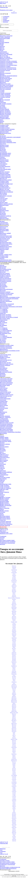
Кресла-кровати (4, 456)
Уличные (2, 366)
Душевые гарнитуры (5, 175)
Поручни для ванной (5, 89)
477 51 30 (4, 2)
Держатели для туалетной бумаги (8, 65)
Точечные (2, 288)
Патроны (2, 406)
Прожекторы (3, 369)
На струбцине (3, 322)
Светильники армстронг (6, 378)
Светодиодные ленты (5, 354)
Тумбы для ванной (4, 486)
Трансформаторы (4, 420)
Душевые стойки (4, 181)
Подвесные (3, 135)
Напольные (3, 158)
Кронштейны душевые (6, 179)
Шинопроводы (4, 296)
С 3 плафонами (4, 312)
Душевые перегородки (6, 130)
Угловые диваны (4, 438)
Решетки (2, 258)
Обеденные (3, 464)
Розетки (2, 409)
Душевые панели (4, 182)
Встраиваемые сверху (5, 153)
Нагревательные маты (5, 242)
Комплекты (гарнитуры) (6, 35)
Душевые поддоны (5, 127)
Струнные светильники (6, 294)
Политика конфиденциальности (8, 868)
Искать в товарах (4, 27)
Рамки (1, 410)
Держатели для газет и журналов (8, 61)
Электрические (4, 222)
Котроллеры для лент (5, 362)
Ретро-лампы (3, 389)
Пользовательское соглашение (7, 541)
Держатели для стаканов (6, 63)
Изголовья (2, 449)
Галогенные (3, 400)
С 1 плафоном (3, 309)
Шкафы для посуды (5, 504)
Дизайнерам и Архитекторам (7, 543)
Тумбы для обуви (4, 485)
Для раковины (3, 163)
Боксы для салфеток (5, 57)
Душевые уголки (4, 125)
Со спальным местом (5, 440)
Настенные (3, 290)
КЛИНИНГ (16, 262)
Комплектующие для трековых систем (9, 297)
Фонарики (2, 376)
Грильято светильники (5, 428)
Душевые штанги (4, 186)
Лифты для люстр (4, 277)
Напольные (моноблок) (6, 141)
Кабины (2, 121)
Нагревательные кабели (6, 243)
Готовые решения (4, 42)
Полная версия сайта (5, 869)
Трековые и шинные (5, 292)
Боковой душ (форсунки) (6, 183)
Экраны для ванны (5, 110)
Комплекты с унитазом (6, 195)
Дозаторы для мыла (5, 70)
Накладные (3, 150)
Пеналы (2, 41)
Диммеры (2, 413)
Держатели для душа (5, 190)
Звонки (2, 414)
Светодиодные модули (6, 360)
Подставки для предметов (6, 85)
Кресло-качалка (4, 460)
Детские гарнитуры (5, 525)
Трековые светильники (6, 346)
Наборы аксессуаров (5, 83)
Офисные (2, 321)
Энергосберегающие (5, 398)
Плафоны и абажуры (5, 276)
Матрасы (2, 448)
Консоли (2, 49)
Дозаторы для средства (6, 237)
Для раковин (3, 199)
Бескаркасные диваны (5, 441)
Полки (1, 50)
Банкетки (2, 46)
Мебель (2, 434)
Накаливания (3, 402)
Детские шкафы (4, 500)
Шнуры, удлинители (5, 417)
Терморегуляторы (4, 247)
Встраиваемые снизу (5, 154)
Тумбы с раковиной (5, 37)
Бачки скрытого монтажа (6, 203)
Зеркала (2, 39)
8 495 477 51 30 (4, 842)
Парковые (2, 373)
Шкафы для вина (4, 510)
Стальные (2, 105)
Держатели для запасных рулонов (8, 62)
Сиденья (2, 90)
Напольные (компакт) (5, 139)
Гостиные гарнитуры (5, 522)
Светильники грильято (6, 380)
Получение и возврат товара (7, 540)
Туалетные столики (5, 477)
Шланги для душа (4, 189)
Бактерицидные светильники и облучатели (11, 306)
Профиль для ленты (5, 357)
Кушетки (2, 442)
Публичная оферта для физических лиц (10, 867)
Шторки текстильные (5, 113)
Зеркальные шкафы (5, 38)
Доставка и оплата (4, 860)
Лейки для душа (4, 185)
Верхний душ (3, 178)
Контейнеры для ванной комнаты (8, 75)
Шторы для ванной (5, 99)
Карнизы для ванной (5, 73)
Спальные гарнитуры (5, 521)
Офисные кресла (4, 454)
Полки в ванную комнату (6, 86)
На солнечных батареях (6, 372)
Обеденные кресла (4, 457)
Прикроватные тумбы (5, 484)
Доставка (5, 17)
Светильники (3, 51)
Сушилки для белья (5, 97)
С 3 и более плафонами (6, 330)
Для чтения (3, 341)
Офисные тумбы (4, 489)
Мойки (2, 231)
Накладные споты (4, 332)
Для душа (2, 167)
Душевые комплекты (5, 177)
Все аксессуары (4, 55)
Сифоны (2, 251)
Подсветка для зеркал (5, 314)
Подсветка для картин (5, 316)
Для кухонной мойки (5, 169)
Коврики (2, 74)
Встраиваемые (3, 286)
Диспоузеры (3, 234)
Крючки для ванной (5, 79)
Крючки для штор (4, 81)
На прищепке (3, 325)
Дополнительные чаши (6, 235)
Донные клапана (4, 159)
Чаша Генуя (3, 143)
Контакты (5, 21)
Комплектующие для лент (6, 364)
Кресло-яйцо (3, 461)
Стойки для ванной (5, 94)
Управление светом (5, 274)
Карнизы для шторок (5, 114)
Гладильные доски (4, 59)
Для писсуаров (4, 198)
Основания (3, 450)
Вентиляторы (3, 433)
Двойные (2, 157)
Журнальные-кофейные (6, 472)
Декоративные (3, 320)
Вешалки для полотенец (6, 58)
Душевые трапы (4, 255)
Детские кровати (4, 446)
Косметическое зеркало (6, 78)
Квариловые (3, 107)
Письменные (3, 478)
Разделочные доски (5, 238)
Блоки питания (4, 356)
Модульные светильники (6, 382)
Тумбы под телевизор (5, 488)
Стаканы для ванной (5, 93)
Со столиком (3, 338)
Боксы (1, 122)
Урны (1, 98)
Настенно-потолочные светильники (9, 298)
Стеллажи (2, 512)
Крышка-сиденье (4, 145)
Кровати (2, 445)
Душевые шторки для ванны (7, 129)
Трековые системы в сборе (7, 293)
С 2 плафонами (4, 310)
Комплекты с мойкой (5, 233)
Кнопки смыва (4, 202)
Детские (2, 324)
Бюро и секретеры (4, 508)
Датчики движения (5, 416)
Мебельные (3, 302)
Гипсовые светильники (6, 301)
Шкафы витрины (4, 502)
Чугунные (2, 106)
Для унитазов (3, 194)
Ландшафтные (3, 368)
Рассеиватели (3, 361)
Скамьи (2, 496)
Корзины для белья (5, 77)
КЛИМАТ (10, 262)
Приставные (3, 138)
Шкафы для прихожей (5, 505)
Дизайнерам (6, 20)
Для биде (2, 170)
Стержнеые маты (4, 245)
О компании (6, 16)
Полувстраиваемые (5, 155)
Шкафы (2, 43)
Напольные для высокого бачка (8, 142)
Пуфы (1, 493)
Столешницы (3, 151)
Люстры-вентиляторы (5, 278)
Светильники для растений (7, 304)
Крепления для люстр (5, 280)
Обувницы (2, 506)
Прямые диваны (4, 437)
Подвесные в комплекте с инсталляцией (10, 137)
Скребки (2, 91)
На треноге (3, 340)
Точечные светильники (6, 384)
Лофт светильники (5, 300)
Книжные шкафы (4, 501)
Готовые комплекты (5, 166)
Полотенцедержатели (5, 87)
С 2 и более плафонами (6, 337)
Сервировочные (4, 474)
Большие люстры (4, 270)
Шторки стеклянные (5, 111)
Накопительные (4, 226)
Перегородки (3, 217)
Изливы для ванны (5, 171)
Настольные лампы (5, 385)
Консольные (3, 473)
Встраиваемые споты (5, 333)
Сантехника (3, 33)
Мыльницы (3, 82)
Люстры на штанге (5, 273)
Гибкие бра (3, 313)
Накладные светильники (6, 289)
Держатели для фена (5, 66)
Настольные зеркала (5, 518)
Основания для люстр (5, 281)
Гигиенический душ (5, 187)
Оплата (5, 19)
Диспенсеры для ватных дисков (8, 69)
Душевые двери (4, 126)
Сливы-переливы (4, 115)
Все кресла (3, 453)
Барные (2, 465)
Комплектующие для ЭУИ (6, 422)
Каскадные (3, 272)
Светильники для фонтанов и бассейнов (10, 432)
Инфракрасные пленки (6, 246)
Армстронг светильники (6, 426)
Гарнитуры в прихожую (6, 524)
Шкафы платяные (4, 498)
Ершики (2, 71)
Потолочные (3, 266)
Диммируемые (3, 401)
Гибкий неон (3, 358)
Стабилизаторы (4, 418)
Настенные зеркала (5, 516)
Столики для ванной (5, 95)
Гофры (1, 253)
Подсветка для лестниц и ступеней (9, 317)
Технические (3, 404)
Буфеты (2, 509)
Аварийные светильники (6, 425)
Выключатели (3, 412)
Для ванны (3, 165)
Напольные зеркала (5, 517)
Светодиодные (4, 388)
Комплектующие (4, 53)
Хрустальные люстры (5, 269)
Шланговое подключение (6, 191)
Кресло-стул (3, 458)
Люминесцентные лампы (6, 430)
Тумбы (1, 45)
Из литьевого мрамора (5, 103)
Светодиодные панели (5, 305)
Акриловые (3, 102)
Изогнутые (3, 342)
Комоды (2, 47)
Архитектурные (4, 370)
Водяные (2, 221)
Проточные (3, 227)
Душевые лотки (4, 257)
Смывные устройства (5, 215)
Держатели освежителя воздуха (8, 67)
